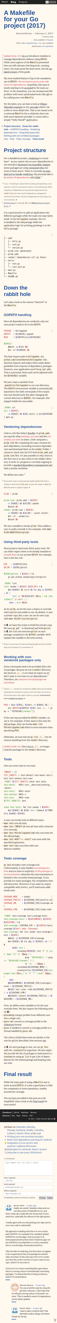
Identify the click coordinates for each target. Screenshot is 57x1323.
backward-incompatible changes (34, 164)
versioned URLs (36, 168)
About (4, 2)
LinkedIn (38, 1130)
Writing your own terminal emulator (25, 1136)
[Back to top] (55, 1320)
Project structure (12, 126)
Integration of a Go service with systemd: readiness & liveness (22, 1144)
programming (31, 43)
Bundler (31, 433)
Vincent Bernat (47, 1119)
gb (48, 94)
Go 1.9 (30, 746)
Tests (12, 139)
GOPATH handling (19, 129)
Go (40, 43)
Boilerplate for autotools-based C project (27, 1149)
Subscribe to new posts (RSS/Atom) (24, 1152)
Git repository (47, 46)
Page (18, 1116)
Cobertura (9, 1024)
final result (38, 1101)
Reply (8, 1280)
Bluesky (33, 1112)
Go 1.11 (25, 56)
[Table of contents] (1, 126)
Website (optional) (10, 1191)
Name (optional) (9, 1178)
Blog (13, 2)
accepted (28, 88)
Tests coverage (23, 139)
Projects (23, 2)
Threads (11, 1130)
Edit (31, 1116)
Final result (38, 139)
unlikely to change (16, 698)
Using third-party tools (29, 132)
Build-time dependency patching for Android (29, 1139)
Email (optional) (9, 1184)
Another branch (10, 203)
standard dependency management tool (33, 465)
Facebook (20, 1130)
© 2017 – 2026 (34, 1119)
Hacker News (23, 1133)
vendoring (34, 158)
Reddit (30, 1130)
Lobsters (11, 1133)
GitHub (16, 1112)
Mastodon (25, 1112)
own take (34, 107)
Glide (37, 177)
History (25, 1116)
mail (38, 1133)
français (50, 40)
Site (13, 1116)
